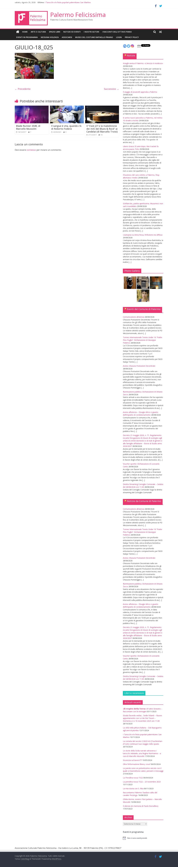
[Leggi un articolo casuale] (160, 32)
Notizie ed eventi (72, 32)
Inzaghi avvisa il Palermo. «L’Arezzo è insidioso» (143, 63)
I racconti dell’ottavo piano (117, 32)
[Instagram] (132, 46)
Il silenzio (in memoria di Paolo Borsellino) (140, 806)
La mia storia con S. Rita (133, 788)
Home (25, 32)
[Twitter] (128, 46)
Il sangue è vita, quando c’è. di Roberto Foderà (66, 127)
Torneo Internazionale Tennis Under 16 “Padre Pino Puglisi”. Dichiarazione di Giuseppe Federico (142, 340)
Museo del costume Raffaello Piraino (94, 37)
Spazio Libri (54, 32)
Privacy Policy (132, 37)
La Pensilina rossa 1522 (133, 777)
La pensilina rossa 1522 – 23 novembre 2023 (142, 781)
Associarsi (67, 37)
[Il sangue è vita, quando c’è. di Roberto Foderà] (67, 107)
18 (101, 135)
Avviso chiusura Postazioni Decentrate (139, 366)
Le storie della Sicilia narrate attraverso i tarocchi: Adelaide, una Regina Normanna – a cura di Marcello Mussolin (142, 753)
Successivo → (111, 88)
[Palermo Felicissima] (18, 32)
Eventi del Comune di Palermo (144, 309)
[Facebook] (124, 46)
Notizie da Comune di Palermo (144, 501)
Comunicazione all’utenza (133, 317)
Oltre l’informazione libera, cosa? (136, 764)
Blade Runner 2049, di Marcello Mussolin (28, 127)
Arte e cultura (38, 32)
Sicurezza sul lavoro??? (132, 760)
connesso (31, 149)
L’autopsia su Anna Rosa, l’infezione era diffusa (142, 235)
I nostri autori (91, 32)
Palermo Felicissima (78, 15)
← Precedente (22, 88)
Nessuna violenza (50, 37)
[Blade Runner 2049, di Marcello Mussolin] (32, 107)
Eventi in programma (27, 37)
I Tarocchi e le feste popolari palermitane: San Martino (68, 2)
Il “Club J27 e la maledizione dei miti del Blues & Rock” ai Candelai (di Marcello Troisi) (102, 128)
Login (119, 37)
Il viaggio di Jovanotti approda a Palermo (140, 92)
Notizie (131, 55)
